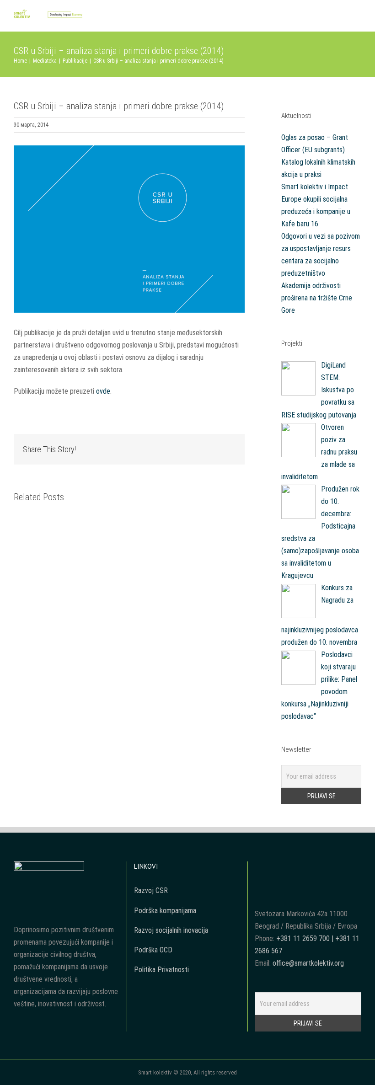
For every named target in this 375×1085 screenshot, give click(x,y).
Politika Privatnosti (161, 969)
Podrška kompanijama (165, 910)
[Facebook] (289, 867)
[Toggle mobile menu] (357, 17)
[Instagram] (314, 867)
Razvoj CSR (151, 890)
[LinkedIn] (326, 867)
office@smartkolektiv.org (308, 963)
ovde (103, 391)
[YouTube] (302, 867)
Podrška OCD (153, 950)
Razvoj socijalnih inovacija (171, 930)
